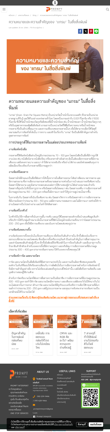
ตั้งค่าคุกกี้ (82, 424)
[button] (106, 9)
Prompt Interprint (44, 416)
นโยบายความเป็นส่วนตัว (63, 424)
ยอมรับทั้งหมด (96, 424)
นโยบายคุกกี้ (20, 427)
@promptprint (95, 379)
